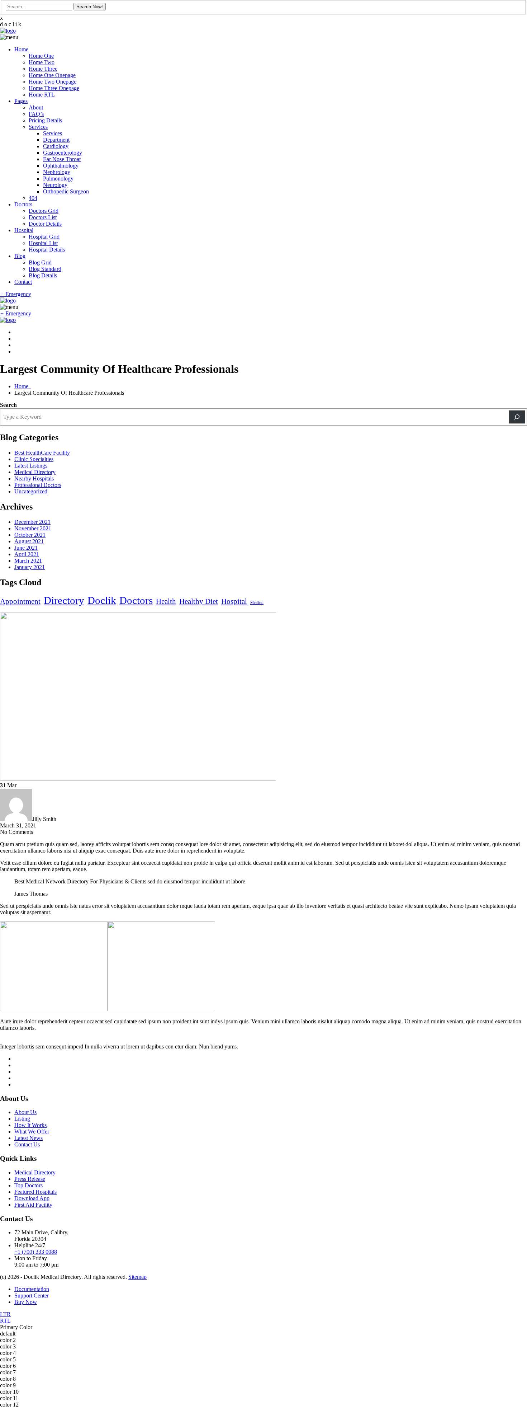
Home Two (41, 62)
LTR (5, 1314)
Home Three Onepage (54, 88)
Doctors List (43, 217)
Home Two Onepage (52, 82)
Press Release (29, 1179)
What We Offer (31, 1131)
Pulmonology (58, 178)
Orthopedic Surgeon (66, 191)
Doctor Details (45, 224)
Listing (22, 1119)
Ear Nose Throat (62, 159)
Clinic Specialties (33, 459)
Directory (64, 600)
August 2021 (29, 541)
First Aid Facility (33, 1205)
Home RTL (42, 94)
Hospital (23, 230)
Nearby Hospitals (34, 478)
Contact (23, 282)
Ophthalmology (61, 166)
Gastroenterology (62, 153)
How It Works (30, 1125)
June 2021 (26, 548)
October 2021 (30, 535)
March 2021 (28, 561)
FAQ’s (36, 114)
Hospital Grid (44, 237)
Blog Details (43, 275)
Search (8, 405)
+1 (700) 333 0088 (35, 1252)
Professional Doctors (37, 485)
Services (38, 127)
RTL (5, 1321)
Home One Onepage (52, 75)
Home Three (43, 69)
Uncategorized (30, 491)
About (36, 107)
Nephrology (56, 172)
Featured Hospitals (35, 1192)
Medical (257, 603)
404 (33, 198)
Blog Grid (40, 262)
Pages (21, 101)
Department (56, 140)
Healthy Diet (198, 601)
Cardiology (55, 146)
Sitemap (137, 1277)
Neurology (55, 185)
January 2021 (29, 567)
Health (166, 601)
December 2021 (32, 522)
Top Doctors (28, 1185)
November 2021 (32, 528)
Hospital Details (47, 250)
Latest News (28, 1138)
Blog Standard (45, 269)
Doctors (23, 204)
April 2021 (26, 554)
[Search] (517, 417)
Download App (31, 1198)
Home (21, 49)
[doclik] (8, 31)
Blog (19, 256)
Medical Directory (35, 472)
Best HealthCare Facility (42, 453)
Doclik (101, 600)
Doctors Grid (43, 211)
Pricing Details (45, 120)
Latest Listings (30, 466)
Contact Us (27, 1144)
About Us (25, 1112)
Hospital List (43, 243)
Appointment (20, 601)
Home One (41, 56)
